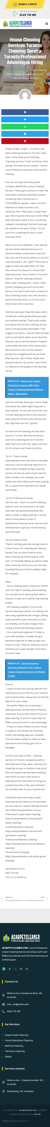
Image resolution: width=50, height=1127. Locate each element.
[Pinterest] (27, 969)
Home (6, 70)
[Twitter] (9, 969)
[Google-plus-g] (15, 969)
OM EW (37, 1114)
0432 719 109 (28, 15)
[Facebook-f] (4, 969)
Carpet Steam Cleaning (21, 70)
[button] (25, 112)
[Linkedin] (21, 969)
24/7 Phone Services (28, 11)
